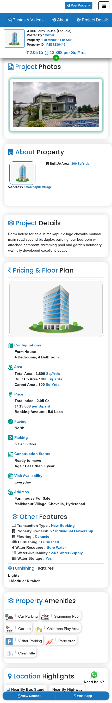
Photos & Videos (27, 20)
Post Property (80, 5)
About (62, 20)
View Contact (30, 696)
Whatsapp (84, 696)
